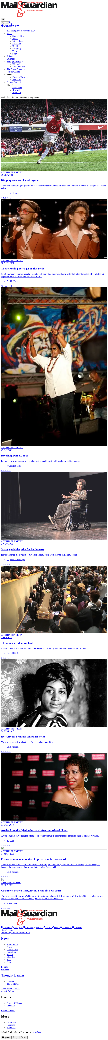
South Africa (12, 944)
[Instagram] (4, 26)
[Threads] (9, 26)
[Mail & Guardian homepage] (54, 9)
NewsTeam (37, 1032)
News (5, 938)
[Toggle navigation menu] (3, 19)
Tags (3, 930)
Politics (4, 967)
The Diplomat (13, 984)
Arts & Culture (7, 991)
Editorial (10, 981)
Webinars (11, 1005)
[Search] (10, 23)
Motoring (11, 957)
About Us (11, 1027)
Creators (9, 930)
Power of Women (14, 1003)
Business (5, 969)
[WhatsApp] (16, 26)
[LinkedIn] (7, 26)
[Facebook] (2, 26)
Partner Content (8, 1010)
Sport (9, 962)
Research (11, 1025)
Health (10, 954)
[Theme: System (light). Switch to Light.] (5, 22)
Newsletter (11, 1022)
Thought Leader (13, 975)
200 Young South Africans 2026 (15, 932)
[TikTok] (11, 26)
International (12, 949)
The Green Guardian (10, 988)
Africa (9, 947)
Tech (9, 959)
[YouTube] (18, 26)
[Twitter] (13, 26)
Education (11, 952)
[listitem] (6, 927)
